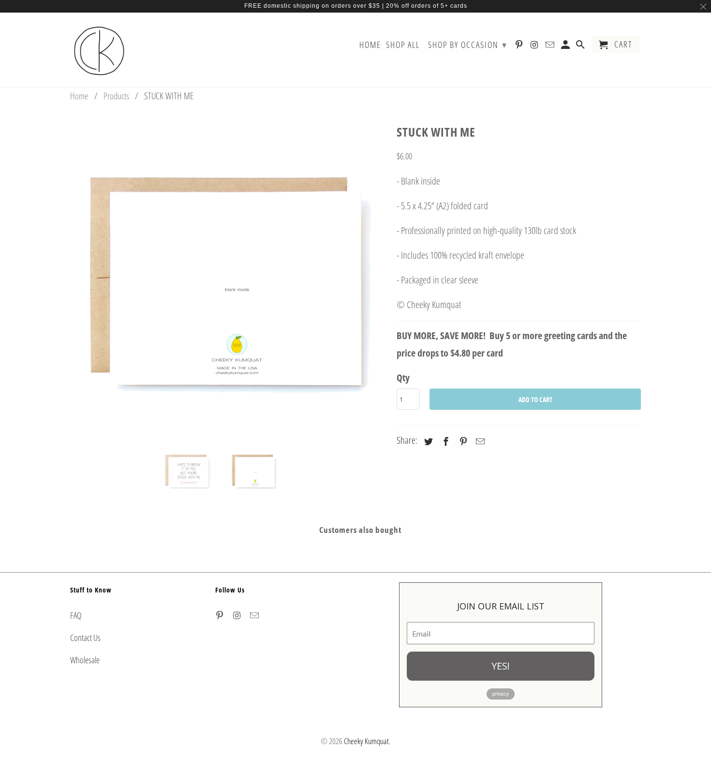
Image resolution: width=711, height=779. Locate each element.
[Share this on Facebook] (444, 441)
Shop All (403, 45)
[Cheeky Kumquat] (99, 50)
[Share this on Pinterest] (462, 441)
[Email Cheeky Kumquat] (255, 615)
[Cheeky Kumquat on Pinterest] (220, 615)
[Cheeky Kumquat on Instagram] (238, 615)
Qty (403, 377)
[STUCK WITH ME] (228, 279)
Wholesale (85, 660)
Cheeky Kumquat (366, 741)
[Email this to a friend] (479, 441)
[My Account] (566, 46)
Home (370, 45)
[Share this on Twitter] (427, 441)
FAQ (75, 615)
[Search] (581, 46)
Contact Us (85, 637)
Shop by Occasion (467, 44)
